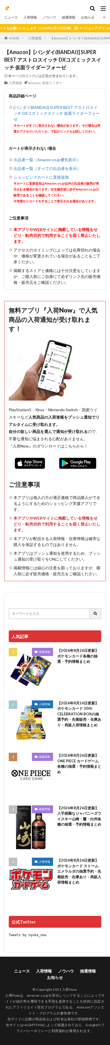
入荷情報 (30, 17)
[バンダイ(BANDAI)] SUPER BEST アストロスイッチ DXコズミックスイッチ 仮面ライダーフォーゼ (57, 113)
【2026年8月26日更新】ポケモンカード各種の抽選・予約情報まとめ (78, 656)
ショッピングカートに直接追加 (41, 177)
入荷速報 (34, 38)
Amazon (34, 83)
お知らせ (87, 17)
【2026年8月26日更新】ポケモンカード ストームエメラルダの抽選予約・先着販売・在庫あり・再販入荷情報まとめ (79, 871)
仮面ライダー (52, 83)
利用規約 (59, 1031)
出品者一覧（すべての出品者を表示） (47, 168)
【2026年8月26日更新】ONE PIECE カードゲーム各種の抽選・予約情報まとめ (79, 763)
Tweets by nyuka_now (27, 935)
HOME (14, 38)
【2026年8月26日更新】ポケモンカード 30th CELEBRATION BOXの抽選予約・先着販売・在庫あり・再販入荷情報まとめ (79, 714)
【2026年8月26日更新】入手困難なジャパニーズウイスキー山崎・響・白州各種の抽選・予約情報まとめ (79, 816)
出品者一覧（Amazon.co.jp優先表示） (47, 159)
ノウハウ (49, 17)
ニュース (11, 17)
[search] (95, 613)
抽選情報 (68, 17)
